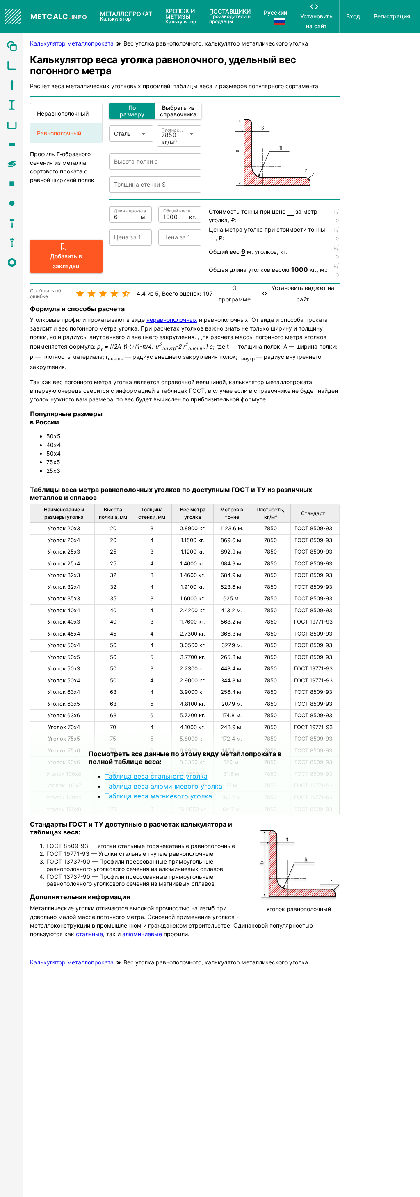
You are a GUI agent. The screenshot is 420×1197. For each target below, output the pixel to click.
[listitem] (11, 46)
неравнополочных (171, 319)
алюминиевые (142, 933)
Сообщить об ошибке (45, 293)
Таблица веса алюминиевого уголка (163, 786)
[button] (66, 256)
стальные (89, 933)
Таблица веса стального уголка (156, 776)
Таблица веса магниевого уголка (158, 796)
